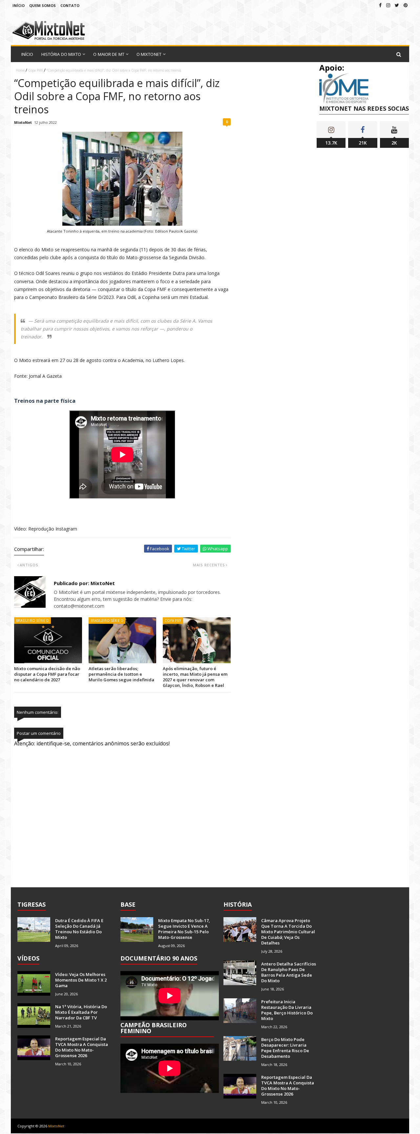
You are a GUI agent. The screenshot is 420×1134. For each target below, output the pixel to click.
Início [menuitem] (27, 54)
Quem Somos (42, 5)
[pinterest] (405, 5)
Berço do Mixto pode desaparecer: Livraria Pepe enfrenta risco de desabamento (285, 1047)
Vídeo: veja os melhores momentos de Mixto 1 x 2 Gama (81, 979)
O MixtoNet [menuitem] (148, 54)
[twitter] (397, 5)
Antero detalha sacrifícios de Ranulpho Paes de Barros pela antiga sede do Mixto (288, 972)
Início (18, 5)
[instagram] (388, 5)
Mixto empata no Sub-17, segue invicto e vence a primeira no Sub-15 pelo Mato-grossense (184, 929)
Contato (69, 5)
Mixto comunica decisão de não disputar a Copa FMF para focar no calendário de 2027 (47, 674)
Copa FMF (35, 70)
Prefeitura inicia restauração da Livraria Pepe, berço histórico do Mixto (287, 1010)
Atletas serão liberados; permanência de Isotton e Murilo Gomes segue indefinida (121, 674)
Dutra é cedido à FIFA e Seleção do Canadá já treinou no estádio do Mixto (79, 929)
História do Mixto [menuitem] (61, 54)
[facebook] (380, 5)
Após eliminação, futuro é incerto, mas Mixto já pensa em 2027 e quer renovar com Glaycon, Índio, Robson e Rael (195, 677)
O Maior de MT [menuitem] (108, 54)
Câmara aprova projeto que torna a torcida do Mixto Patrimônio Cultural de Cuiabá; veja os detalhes (288, 932)
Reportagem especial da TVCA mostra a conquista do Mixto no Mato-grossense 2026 (81, 1047)
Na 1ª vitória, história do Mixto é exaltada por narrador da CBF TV (81, 1012)
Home (20, 70)
